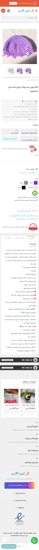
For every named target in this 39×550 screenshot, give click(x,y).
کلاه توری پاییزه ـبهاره (25, 77)
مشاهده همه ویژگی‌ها (10, 139)
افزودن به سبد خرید (9, 546)
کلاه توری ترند (14, 216)
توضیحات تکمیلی (19, 238)
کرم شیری (25, 133)
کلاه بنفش (29, 216)
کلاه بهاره (22, 216)
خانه (37, 77)
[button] (22, 415)
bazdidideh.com (16, 536)
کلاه (33, 77)
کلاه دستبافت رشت (32, 219)
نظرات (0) (7, 238)
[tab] (31, 238)
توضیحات (31, 238)
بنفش (35, 133)
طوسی (31, 133)
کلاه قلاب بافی (20, 219)
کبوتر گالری (23, 533)
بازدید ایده (25, 536)
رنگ (37, 179)
